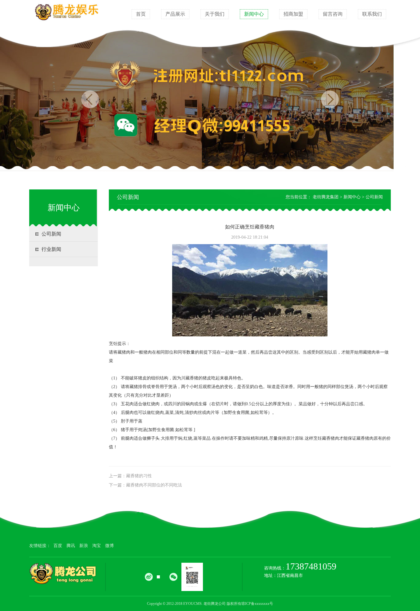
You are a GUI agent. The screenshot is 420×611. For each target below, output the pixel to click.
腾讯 (70, 545)
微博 (109, 545)
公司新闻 (51, 233)
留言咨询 (333, 14)
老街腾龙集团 (326, 197)
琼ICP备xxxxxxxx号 (257, 603)
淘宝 (96, 545)
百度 (57, 545)
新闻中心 (254, 14)
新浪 (83, 545)
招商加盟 (293, 14)
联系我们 (372, 14)
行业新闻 (51, 249)
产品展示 (175, 14)
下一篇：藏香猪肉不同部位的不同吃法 (145, 485)
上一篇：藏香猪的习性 (130, 476)
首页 (141, 14)
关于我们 (214, 14)
